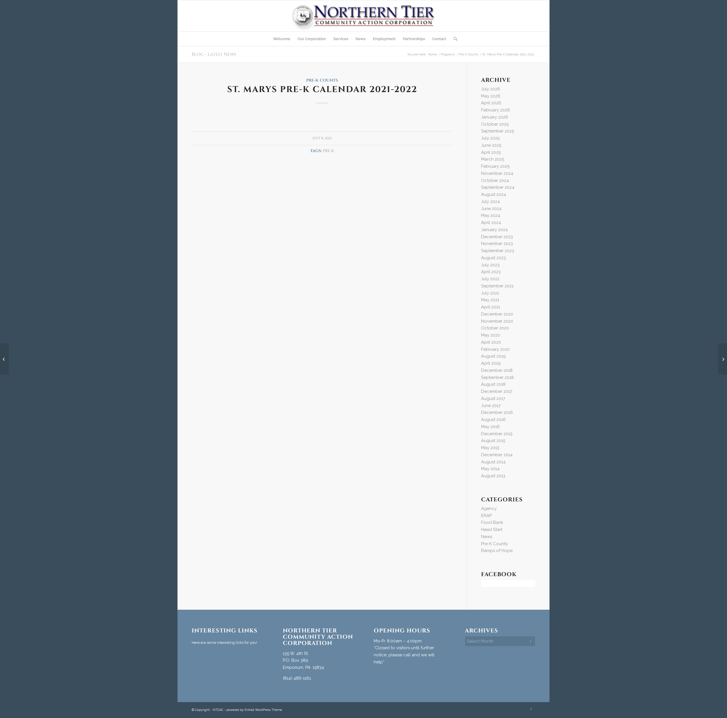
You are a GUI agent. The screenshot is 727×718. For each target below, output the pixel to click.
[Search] (453, 39)
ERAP (486, 515)
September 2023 (497, 250)
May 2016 (490, 426)
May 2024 (490, 215)
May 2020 (490, 335)
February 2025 (495, 166)
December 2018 (497, 370)
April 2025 (491, 152)
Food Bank (492, 522)
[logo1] (363, 16)
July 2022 (490, 278)
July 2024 (490, 201)
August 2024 (493, 194)
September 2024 (497, 187)
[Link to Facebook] (531, 709)
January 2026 (494, 117)
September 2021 (497, 286)
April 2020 (491, 342)
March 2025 (492, 159)
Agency (489, 508)
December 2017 (496, 391)
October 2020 (495, 328)
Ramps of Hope (497, 550)
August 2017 (493, 398)
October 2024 (495, 180)
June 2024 (491, 208)
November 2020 (497, 321)
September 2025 (497, 131)
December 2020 (497, 314)
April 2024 (491, 222)
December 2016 (497, 412)
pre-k (328, 150)
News (486, 536)
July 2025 (490, 138)
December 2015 (496, 433)
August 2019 (493, 356)
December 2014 (497, 454)
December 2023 (497, 236)
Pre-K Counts (322, 80)
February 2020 (495, 349)
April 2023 (491, 271)
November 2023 (497, 243)
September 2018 (497, 377)
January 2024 (494, 229)
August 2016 (493, 419)
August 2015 (493, 440)
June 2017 (491, 405)
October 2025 (495, 124)
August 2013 (493, 475)
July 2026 (490, 89)
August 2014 (493, 461)
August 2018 (493, 384)
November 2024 (497, 173)
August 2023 (493, 257)
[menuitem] (282, 39)
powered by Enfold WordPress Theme (254, 710)
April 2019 (491, 363)
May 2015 (490, 447)
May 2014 (490, 468)
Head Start (491, 529)
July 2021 (490, 293)
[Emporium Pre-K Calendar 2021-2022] (4, 359)
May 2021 (490, 299)
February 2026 (495, 110)
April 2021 (490, 307)
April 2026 (491, 102)
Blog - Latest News (214, 54)
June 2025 (491, 145)
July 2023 (490, 264)
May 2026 (490, 96)
